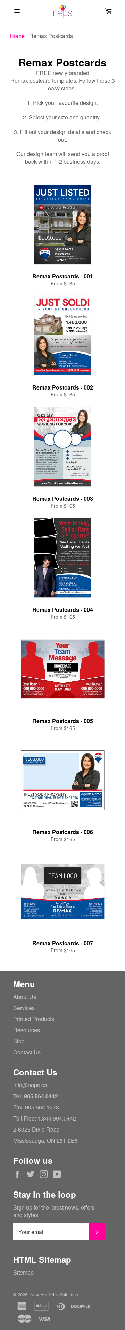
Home (17, 36)
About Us (24, 997)
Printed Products (33, 1019)
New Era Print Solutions (54, 1294)
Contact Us (27, 1052)
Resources (26, 1030)
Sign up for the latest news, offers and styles (54, 1211)
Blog (19, 1041)
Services (24, 1008)
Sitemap (23, 1272)
